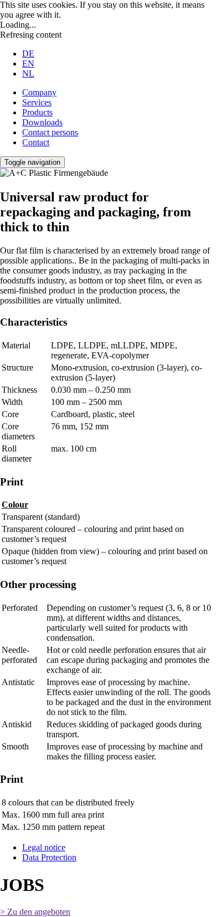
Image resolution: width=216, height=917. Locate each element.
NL (28, 73)
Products (37, 112)
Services (37, 102)
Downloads (42, 122)
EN (28, 63)
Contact (35, 142)
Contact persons (50, 132)
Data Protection (49, 857)
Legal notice (43, 847)
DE (28, 53)
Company (39, 92)
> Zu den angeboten (35, 911)
